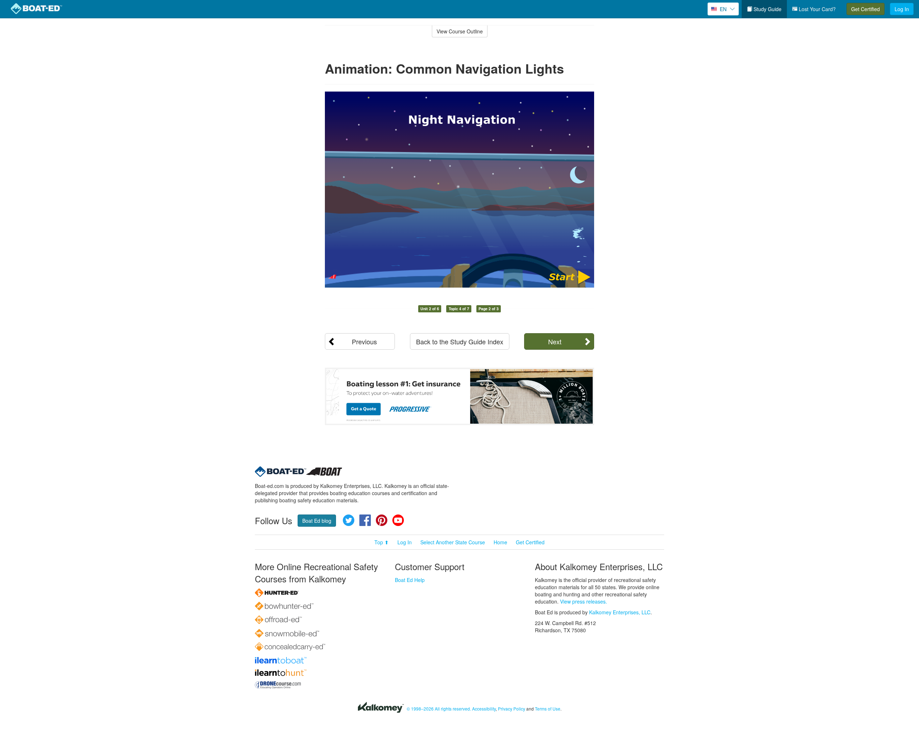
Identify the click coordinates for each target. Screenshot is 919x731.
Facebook (365, 520)
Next (554, 341)
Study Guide (767, 9)
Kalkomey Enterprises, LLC (619, 612)
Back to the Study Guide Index (459, 341)
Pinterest (381, 520)
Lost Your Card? (816, 9)
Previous (364, 341)
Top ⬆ (381, 542)
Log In (902, 9)
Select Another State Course (452, 542)
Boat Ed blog (316, 520)
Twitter (348, 520)
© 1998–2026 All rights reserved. (439, 709)
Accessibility (484, 709)
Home (500, 542)
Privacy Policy (511, 709)
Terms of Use (547, 709)
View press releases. (583, 601)
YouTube (398, 520)
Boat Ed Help (410, 579)
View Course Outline (460, 31)
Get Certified (865, 9)
